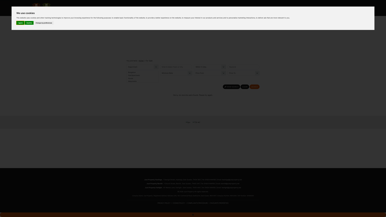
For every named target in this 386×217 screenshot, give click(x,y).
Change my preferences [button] (44, 23)
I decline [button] (29, 23)
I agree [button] (20, 23)
